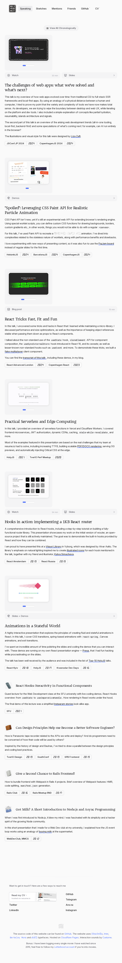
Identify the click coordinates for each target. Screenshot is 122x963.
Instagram (71, 910)
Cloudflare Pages (70, 937)
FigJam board (106, 243)
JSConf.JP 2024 (15, 143)
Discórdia (97, 934)
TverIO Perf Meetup (40, 457)
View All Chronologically (63, 28)
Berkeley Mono (18, 937)
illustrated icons (75, 550)
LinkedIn (14, 910)
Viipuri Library (53, 546)
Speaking (25, 8)
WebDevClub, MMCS (18, 838)
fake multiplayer (14, 351)
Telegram (71, 899)
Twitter (13, 904)
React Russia (48, 561)
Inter (106, 933)
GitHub (85, 8)
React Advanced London (20, 364)
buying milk (45, 831)
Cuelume (107, 937)
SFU (9, 711)
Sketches (41, 8)
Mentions (57, 8)
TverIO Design (14, 757)
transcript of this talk (34, 357)
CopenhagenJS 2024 (51, 143)
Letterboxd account (64, 947)
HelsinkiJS (12, 254)
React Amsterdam (16, 561)
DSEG (34, 937)
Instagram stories (63, 703)
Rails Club (12, 792)
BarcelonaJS (40, 254)
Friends (71, 8)
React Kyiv (12, 667)
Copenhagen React (59, 364)
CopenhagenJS (71, 254)
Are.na (69, 904)
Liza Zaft (75, 136)
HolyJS (10, 457)
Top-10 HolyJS (97, 660)
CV (97, 8)
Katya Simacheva (64, 554)
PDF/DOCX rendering (89, 446)
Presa (86, 650)
